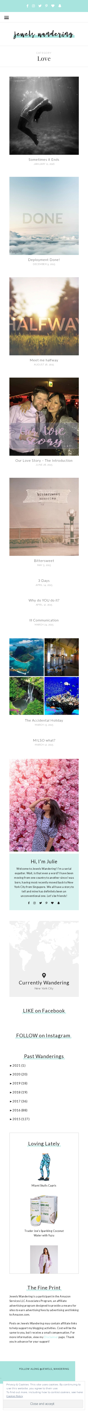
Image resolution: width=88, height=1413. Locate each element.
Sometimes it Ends (44, 159)
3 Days (44, 580)
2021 (18, 1065)
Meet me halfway (44, 360)
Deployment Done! (44, 260)
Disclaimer (51, 1337)
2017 (20, 1101)
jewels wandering (44, 33)
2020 (20, 1074)
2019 (20, 1083)
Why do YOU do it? (44, 600)
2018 (20, 1092)
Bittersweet (44, 560)
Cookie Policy (14, 1396)
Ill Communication (44, 620)
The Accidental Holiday (44, 720)
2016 (20, 1110)
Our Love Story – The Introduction (44, 460)
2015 (20, 1119)
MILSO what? (44, 740)
